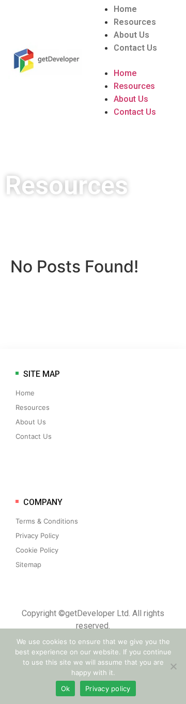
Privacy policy (108, 688)
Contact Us (135, 48)
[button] (139, 60)
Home (125, 9)
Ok (65, 688)
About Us (131, 35)
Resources (135, 22)
